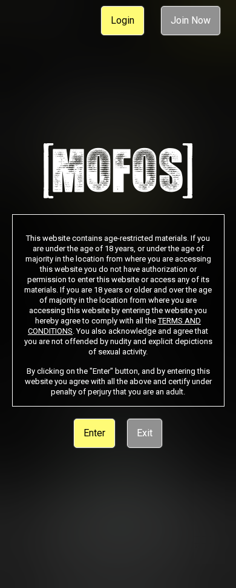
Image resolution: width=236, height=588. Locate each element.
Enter (94, 433)
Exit (144, 433)
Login (122, 20)
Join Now (191, 20)
